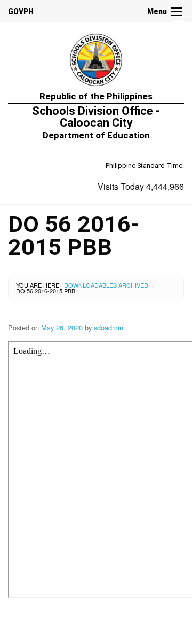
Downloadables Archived (106, 285)
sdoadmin (108, 327)
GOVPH (21, 11)
